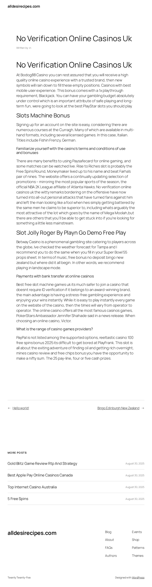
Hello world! (21, 408)
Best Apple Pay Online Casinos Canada (40, 475)
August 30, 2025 (134, 463)
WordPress (138, 577)
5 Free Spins (18, 499)
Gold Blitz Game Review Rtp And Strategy (42, 463)
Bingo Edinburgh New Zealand (118, 408)
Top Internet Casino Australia (32, 487)
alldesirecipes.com (24, 6)
